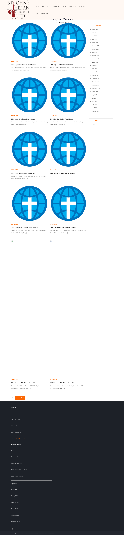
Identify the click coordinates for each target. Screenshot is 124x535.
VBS (37, 13)
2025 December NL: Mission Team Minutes (24, 383)
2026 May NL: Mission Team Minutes (61, 119)
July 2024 (94, 95)
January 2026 (95, 49)
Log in (93, 124)
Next (22, 397)
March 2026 (95, 42)
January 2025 (95, 78)
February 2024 (95, 111)
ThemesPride (50, 533)
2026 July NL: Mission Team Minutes (61, 64)
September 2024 (96, 88)
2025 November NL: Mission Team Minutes (63, 383)
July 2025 (94, 65)
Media (65, 6)
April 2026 (94, 39)
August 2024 (95, 91)
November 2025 (96, 52)
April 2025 (94, 72)
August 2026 (95, 29)
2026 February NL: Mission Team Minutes (24, 227)
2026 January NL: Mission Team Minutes (63, 227)
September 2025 (96, 59)
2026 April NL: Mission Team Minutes (23, 173)
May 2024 (94, 101)
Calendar (45, 6)
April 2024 (94, 104)
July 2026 (94, 32)
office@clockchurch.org (21, 438)
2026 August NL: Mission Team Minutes (23, 64)
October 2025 (95, 55)
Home (37, 6)
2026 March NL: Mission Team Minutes (62, 173)
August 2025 (95, 62)
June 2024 (94, 98)
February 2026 (95, 46)
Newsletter (72, 6)
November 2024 (96, 81)
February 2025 (95, 75)
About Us (82, 6)
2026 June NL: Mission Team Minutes (23, 119)
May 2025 (94, 68)
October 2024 (95, 85)
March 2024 (95, 108)
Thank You (44, 13)
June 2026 (94, 36)
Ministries (56, 6)
